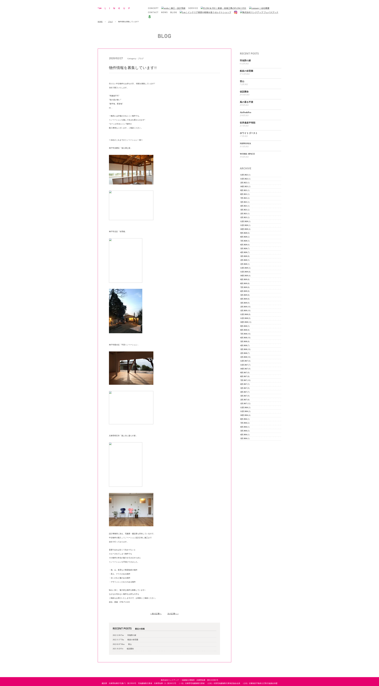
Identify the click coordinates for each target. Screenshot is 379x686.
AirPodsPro (245, 112)
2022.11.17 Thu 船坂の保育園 (125, 640)
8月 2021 (243, 194)
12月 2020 (244, 221)
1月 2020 (243, 264)
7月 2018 (243, 334)
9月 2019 (243, 279)
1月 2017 (243, 404)
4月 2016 (243, 435)
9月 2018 (243, 326)
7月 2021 (243, 198)
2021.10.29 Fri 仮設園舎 (123, 649)
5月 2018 (243, 341)
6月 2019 (243, 291)
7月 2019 (243, 287)
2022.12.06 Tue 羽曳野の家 (124, 635)
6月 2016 (243, 427)
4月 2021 (243, 206)
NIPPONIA (245, 143)
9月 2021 (243, 190)
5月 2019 (243, 295)
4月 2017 (243, 392)
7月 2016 (243, 423)
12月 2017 (244, 361)
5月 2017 (243, 388)
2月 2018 (243, 353)
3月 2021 (243, 210)
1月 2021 (243, 217)
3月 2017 (243, 396)
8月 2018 (243, 330)
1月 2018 (243, 357)
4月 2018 (243, 345)
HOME (100, 22)
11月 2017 (244, 365)
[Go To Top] (374, 681)
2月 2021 (243, 214)
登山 (242, 81)
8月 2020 (243, 237)
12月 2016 (244, 408)
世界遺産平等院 (247, 123)
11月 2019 (244, 272)
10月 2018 (244, 322)
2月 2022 (243, 183)
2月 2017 (243, 400)
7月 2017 (243, 380)
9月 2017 (243, 373)
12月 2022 (244, 175)
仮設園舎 (244, 91)
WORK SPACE (247, 154)
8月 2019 (243, 283)
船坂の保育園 (246, 71)
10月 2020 (244, 229)
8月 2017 (243, 376)
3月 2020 (243, 256)
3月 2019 (243, 303)
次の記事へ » (173, 614)
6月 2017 (243, 384)
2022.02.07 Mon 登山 (122, 644)
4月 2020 (243, 252)
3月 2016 (243, 438)
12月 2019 (244, 268)
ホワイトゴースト (249, 133)
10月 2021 (244, 186)
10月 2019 (244, 276)
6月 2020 (243, 245)
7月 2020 (243, 241)
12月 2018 (244, 314)
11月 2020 (244, 225)
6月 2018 (243, 338)
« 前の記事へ (156, 614)
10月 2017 (244, 369)
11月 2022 (244, 179)
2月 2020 (243, 260)
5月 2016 (243, 431)
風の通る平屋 (246, 102)
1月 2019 (243, 311)
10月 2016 (244, 415)
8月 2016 (243, 419)
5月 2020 (243, 249)
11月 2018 (244, 318)
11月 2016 (244, 411)
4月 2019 (243, 299)
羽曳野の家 (245, 60)
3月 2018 (243, 349)
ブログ (110, 22)
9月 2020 (243, 233)
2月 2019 (243, 307)
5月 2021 (243, 202)
